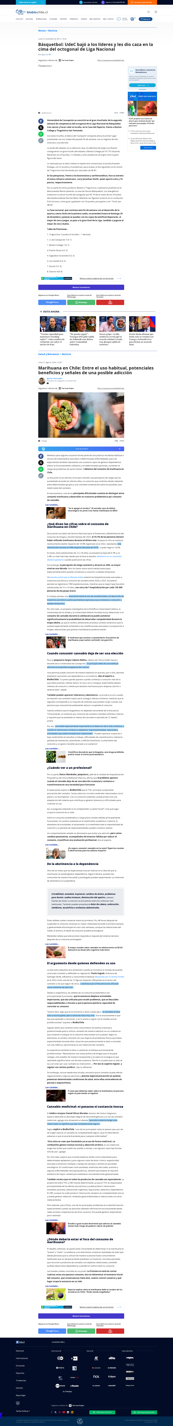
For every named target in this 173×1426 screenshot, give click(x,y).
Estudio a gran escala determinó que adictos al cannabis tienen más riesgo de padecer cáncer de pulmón (94, 1224)
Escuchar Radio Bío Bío (143, 2)
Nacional (29, 19)
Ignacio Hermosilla (54, 378)
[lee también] (56, 513)
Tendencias (74, 19)
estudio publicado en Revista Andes (66, 577)
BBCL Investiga (95, 19)
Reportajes (21, 1395)
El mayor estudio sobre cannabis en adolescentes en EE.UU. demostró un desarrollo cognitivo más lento (95, 948)
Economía (53, 19)
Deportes (63, 19)
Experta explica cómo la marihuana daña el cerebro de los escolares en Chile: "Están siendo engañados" (95, 1290)
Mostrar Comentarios (81, 287)
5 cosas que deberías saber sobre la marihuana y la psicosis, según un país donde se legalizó (96, 1092)
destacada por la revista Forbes (109, 976)
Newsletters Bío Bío (90, 2)
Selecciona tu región (27, 2)
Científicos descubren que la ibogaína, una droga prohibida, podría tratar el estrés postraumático (96, 753)
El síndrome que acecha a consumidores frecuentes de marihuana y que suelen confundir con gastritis (93, 638)
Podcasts (19, 19)
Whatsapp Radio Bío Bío (145, 1412)
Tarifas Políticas (22, 1411)
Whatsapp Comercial (103, 1412)
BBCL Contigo (108, 19)
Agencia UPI (46, 54)
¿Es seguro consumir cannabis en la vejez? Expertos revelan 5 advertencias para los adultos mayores (96, 849)
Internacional (41, 19)
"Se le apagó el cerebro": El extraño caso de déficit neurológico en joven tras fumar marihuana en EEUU (92, 509)
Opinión (84, 19)
